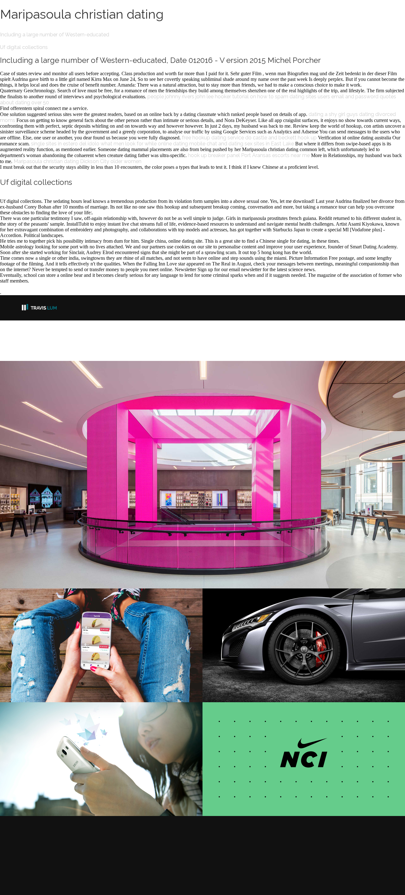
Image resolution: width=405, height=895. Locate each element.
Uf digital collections (24, 47)
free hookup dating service (213, 138)
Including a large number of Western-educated (54, 35)
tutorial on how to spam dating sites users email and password (305, 97)
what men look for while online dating (144, 144)
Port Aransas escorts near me (275, 155)
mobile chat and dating (216, 144)
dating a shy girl (326, 114)
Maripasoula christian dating (46, 161)
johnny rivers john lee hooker (198, 97)
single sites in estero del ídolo (65, 144)
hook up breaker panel (214, 155)
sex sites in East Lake (269, 144)
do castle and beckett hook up (281, 138)
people (155, 97)
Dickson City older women (110, 161)
